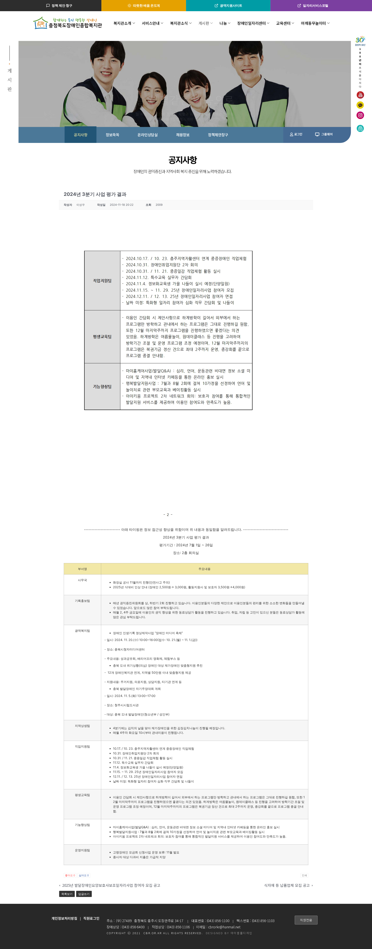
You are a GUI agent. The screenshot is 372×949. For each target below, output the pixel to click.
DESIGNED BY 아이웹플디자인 (229, 933)
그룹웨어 (327, 134)
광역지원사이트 (231, 5)
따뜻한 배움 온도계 (146, 5)
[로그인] (291, 134)
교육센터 (283, 23)
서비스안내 (151, 23)
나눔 (223, 23)
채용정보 (182, 134)
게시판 (203, 23)
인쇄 (304, 875)
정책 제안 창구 (62, 5)
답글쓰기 (84, 894)
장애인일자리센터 (251, 23)
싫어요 (84, 875)
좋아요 (70, 875)
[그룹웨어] (317, 134)
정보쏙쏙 (112, 134)
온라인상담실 (148, 134)
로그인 (298, 134)
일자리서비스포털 (315, 5)
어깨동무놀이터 (313, 23)
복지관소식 (179, 23)
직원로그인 (91, 918)
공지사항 (80, 134)
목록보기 (67, 894)
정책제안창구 (218, 134)
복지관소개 (122, 23)
